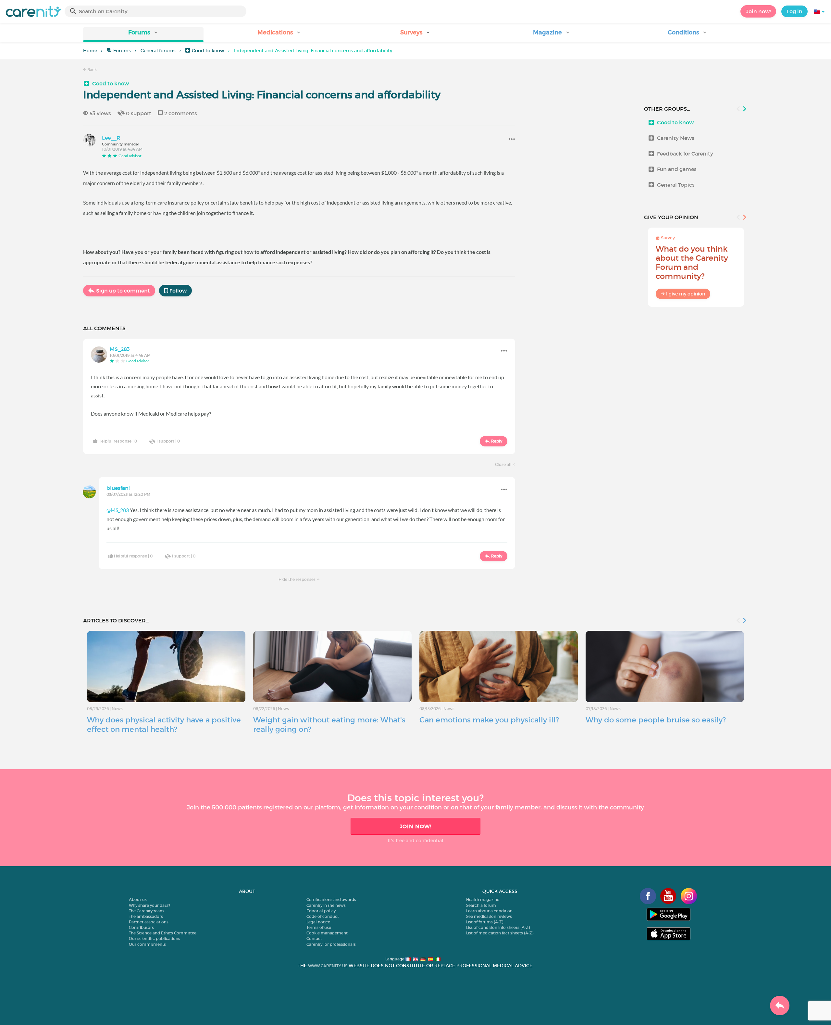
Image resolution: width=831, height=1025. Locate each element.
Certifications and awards (331, 899)
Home (90, 50)
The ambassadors (146, 916)
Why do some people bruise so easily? (656, 719)
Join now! (758, 11)
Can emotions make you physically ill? (489, 719)
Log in (794, 11)
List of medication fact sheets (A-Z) (499, 933)
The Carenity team (146, 910)
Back (91, 69)
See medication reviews (489, 916)
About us (138, 899)
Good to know (208, 50)
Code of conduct (322, 916)
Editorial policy (321, 910)
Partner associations (148, 921)
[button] (143, 34)
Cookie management (327, 933)
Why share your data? (149, 905)
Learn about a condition (489, 910)
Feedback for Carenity (685, 153)
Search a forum (481, 905)
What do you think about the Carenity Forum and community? (692, 262)
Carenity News (675, 138)
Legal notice (318, 921)
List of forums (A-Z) (484, 921)
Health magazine (482, 899)
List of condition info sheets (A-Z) (498, 927)
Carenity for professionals (331, 944)
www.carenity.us (327, 965)
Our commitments (147, 944)
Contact (314, 938)
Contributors (141, 927)
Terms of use (318, 927)
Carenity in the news (326, 905)
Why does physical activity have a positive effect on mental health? (164, 724)
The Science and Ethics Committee (162, 933)
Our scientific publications (154, 938)
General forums (158, 50)
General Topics (676, 184)
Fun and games (677, 169)
